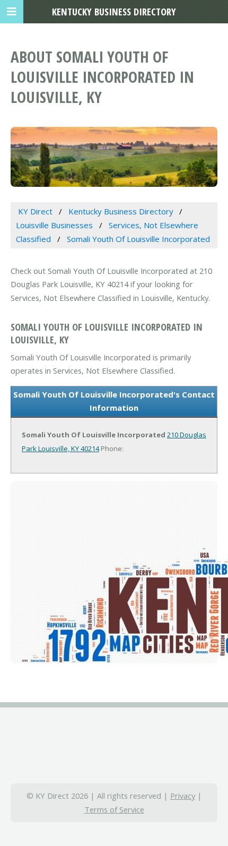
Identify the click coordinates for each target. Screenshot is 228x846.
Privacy (182, 795)
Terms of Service (114, 809)
